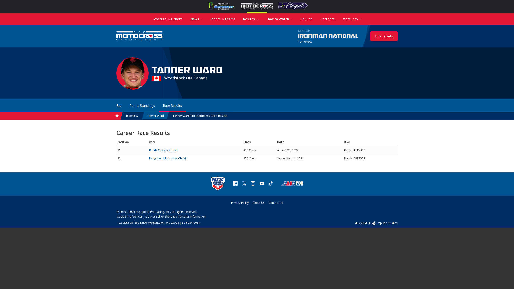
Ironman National (328, 36)
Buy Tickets (384, 36)
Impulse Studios (387, 223)
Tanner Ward (155, 116)
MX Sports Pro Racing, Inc (153, 212)
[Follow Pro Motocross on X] (244, 184)
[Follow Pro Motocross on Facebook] (235, 184)
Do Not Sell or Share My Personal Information (175, 216)
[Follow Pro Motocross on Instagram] (253, 184)
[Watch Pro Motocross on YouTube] (261, 184)
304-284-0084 (191, 222)
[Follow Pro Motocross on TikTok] (270, 184)
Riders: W (132, 116)
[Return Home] (139, 36)
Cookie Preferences (130, 216)
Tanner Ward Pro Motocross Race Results (200, 116)
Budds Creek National (163, 150)
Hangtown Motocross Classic (168, 158)
